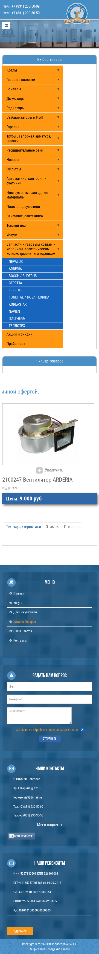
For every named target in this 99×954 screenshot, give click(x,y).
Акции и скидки (19, 334)
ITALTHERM (17, 318)
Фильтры (13, 169)
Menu (6, 25)
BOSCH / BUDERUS (23, 276)
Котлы (11, 70)
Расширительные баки (24, 150)
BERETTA (15, 283)
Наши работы (22, 631)
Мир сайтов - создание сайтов (50, 949)
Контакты (20, 640)
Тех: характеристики (23, 526)
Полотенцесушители (23, 206)
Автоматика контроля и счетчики (26, 180)
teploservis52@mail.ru (27, 797)
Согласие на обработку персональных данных (47, 730)
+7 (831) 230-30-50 (25, 13)
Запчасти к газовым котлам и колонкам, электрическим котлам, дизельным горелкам (30, 249)
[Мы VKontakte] (21, 836)
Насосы (12, 159)
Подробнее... (20, 931)
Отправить (49, 739)
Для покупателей (25, 612)
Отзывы (52, 526)
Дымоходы (15, 98)
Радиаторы (15, 108)
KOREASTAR (18, 304)
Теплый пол (16, 225)
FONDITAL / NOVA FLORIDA (29, 297)
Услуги (11, 235)
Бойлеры (13, 89)
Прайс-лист (15, 343)
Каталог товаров (24, 622)
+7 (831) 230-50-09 (25, 6)
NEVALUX (16, 261)
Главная (18, 593)
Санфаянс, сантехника (24, 216)
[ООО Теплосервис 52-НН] (68, 29)
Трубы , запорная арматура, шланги (28, 138)
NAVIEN (14, 311)
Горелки (13, 126)
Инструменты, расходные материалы (27, 194)
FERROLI (15, 290)
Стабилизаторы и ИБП (24, 117)
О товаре (71, 526)
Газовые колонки (20, 79)
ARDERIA (15, 269)
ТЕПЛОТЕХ (17, 326)
